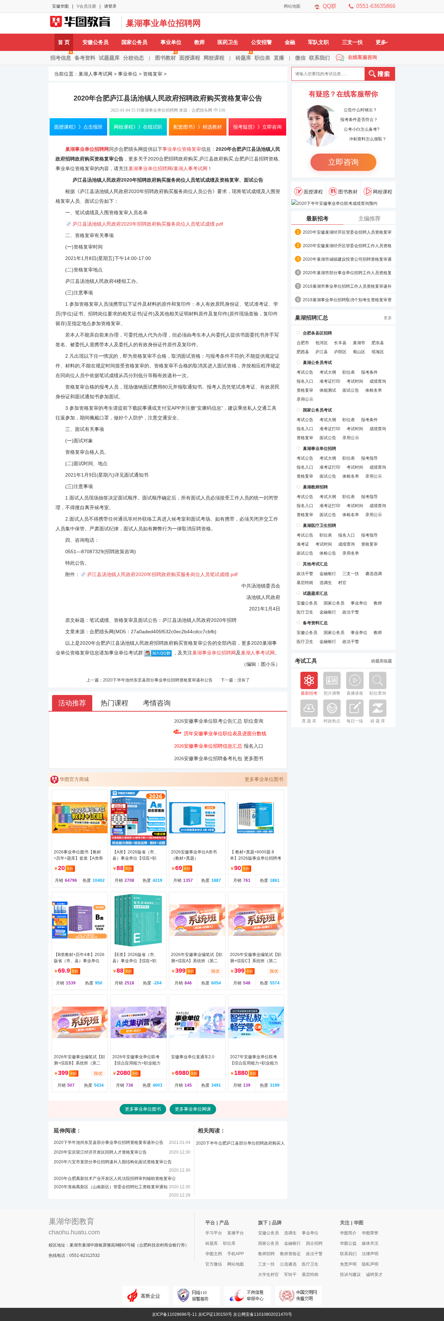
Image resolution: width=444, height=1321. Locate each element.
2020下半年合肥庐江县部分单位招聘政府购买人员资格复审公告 (240, 1144)
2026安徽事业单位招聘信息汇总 (208, 746)
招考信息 (60, 58)
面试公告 (350, 390)
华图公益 (348, 1243)
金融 (290, 42)
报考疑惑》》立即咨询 (257, 127)
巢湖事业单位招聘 (319, 448)
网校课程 (214, 58)
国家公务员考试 (317, 410)
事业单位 (171, 42)
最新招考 (317, 218)
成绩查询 (377, 381)
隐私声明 (370, 1264)
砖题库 (243, 58)
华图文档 (213, 1253)
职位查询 (253, 721)
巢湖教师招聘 (315, 487)
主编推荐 (369, 218)
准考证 (303, 544)
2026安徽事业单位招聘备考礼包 (208, 758)
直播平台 (235, 1233)
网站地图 (292, 6)
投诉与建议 (350, 1274)
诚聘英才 (374, 1274)
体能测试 (327, 390)
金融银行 (327, 573)
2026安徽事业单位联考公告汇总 (208, 721)
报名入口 (253, 746)
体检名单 (373, 390)
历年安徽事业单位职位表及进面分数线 (225, 733)
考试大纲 (327, 372)
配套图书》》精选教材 (197, 127)
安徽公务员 (96, 42)
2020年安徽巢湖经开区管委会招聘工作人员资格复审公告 (347, 246)
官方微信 (213, 1264)
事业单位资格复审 (181, 149)
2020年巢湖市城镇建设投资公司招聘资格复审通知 (347, 259)
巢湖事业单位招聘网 (163, 23)
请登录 (110, 6)
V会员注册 (86, 6)
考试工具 (306, 661)
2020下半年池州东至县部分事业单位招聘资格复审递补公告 (158, 680)
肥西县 (303, 351)
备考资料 (85, 58)
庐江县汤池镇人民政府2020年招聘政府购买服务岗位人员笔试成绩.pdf (147, 224)
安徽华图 (60, 6)
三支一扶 (352, 42)
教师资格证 (290, 1253)
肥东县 (378, 342)
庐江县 (321, 351)
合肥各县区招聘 (317, 333)
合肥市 (303, 342)
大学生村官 (268, 1274)
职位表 (262, 58)
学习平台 (213, 1233)
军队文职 (318, 42)
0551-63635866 (375, 6)
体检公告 (327, 553)
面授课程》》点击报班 (78, 127)
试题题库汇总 (315, 593)
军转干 (290, 1274)
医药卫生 (227, 42)
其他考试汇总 (315, 564)
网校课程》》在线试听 (138, 127)
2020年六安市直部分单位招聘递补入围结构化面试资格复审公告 (113, 1161)
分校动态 (133, 58)
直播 (279, 58)
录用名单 (350, 553)
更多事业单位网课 (193, 1109)
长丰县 (340, 342)
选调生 (325, 582)
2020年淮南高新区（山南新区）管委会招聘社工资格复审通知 (111, 1186)
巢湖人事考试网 (83, 23)
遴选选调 (373, 573)
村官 (342, 582)
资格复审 (152, 74)
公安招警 (261, 42)
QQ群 (329, 6)
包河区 (321, 342)
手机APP (235, 1253)
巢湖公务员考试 (317, 362)
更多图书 (253, 758)
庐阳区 (340, 351)
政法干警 (305, 573)
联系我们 (319, 58)
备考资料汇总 (315, 622)
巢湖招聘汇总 (311, 318)
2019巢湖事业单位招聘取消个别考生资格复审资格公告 (347, 300)
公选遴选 (288, 1264)
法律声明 (370, 1253)
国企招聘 (314, 1243)
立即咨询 (343, 162)
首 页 (64, 42)
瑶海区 (378, 351)
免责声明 (348, 1264)
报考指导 (369, 458)
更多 (381, 42)
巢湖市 (359, 342)
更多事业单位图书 (264, 779)
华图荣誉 (370, 1233)
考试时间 (355, 381)
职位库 (229, 1243)
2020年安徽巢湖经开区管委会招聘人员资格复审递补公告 (347, 232)
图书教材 (165, 58)
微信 (300, 58)
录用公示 (305, 399)
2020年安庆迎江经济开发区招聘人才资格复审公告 (100, 1152)
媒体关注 (370, 1243)
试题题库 (109, 58)
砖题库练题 (381, 661)
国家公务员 (134, 42)
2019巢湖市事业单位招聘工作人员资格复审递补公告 (347, 286)
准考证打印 (329, 381)
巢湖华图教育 (71, 1221)
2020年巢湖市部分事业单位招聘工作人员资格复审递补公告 (347, 273)
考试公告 (305, 372)
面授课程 (189, 58)
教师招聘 (266, 1253)
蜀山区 (359, 351)
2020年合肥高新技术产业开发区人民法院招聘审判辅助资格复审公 (115, 1178)
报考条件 (369, 372)
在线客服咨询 (362, 57)
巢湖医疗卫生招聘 (319, 525)
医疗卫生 (305, 612)
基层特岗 (305, 582)
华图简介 (348, 1233)
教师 (199, 42)
